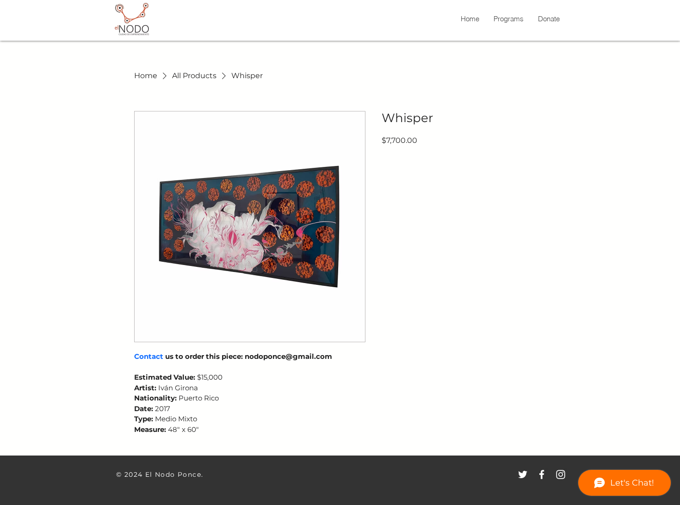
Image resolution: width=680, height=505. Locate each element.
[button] (549, 18)
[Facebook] (542, 474)
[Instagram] (561, 474)
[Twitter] (523, 474)
